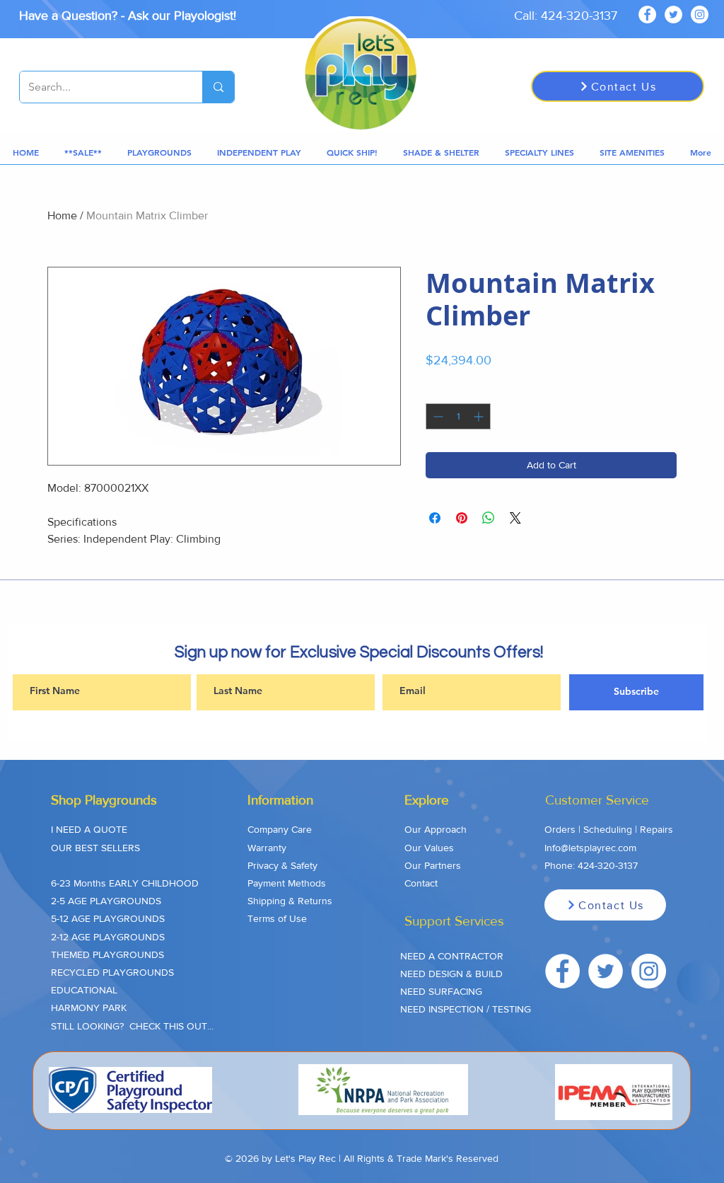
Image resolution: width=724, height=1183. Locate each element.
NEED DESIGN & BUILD (451, 973)
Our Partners (432, 865)
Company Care (279, 829)
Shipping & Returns (289, 900)
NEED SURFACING (441, 991)
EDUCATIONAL (84, 990)
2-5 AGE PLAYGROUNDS (106, 900)
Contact (421, 883)
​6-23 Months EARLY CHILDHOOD (125, 883)
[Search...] (218, 87)
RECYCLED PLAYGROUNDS (112, 972)
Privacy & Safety (282, 865)
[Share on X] (515, 517)
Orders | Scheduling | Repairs (608, 829)
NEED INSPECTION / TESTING (465, 1009)
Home (62, 215)
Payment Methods (286, 883)
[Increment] (480, 416)
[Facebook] (647, 14)
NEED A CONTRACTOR (451, 956)
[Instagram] (699, 14)
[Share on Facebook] (434, 517)
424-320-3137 (608, 865)
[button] (83, 152)
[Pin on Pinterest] (461, 517)
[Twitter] (673, 14)
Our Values (429, 847)
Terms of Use (277, 918)
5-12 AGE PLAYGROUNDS (108, 918)
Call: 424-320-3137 (565, 15)
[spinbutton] (458, 416)
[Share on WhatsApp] (488, 517)
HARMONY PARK (89, 1007)
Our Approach (435, 829)
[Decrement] (436, 416)
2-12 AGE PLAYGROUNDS (108, 936)
